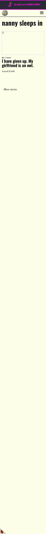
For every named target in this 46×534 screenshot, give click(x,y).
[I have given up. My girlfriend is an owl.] (23, 43)
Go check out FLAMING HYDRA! (27, 5)
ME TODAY (6, 58)
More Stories (10, 89)
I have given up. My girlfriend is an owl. (17, 63)
